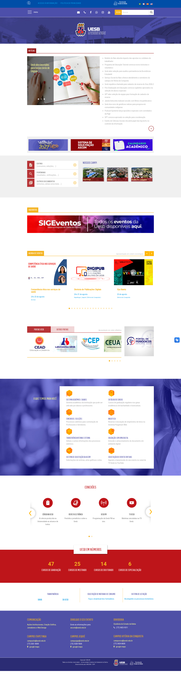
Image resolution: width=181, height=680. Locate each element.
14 (103, 308)
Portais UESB (39, 329)
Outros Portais (62, 329)
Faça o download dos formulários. (101, 599)
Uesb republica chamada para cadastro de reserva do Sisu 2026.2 (129, 84)
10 (93, 308)
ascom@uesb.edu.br (78, 627)
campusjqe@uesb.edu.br (79, 641)
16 (109, 308)
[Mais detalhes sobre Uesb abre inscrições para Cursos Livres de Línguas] (63, 104)
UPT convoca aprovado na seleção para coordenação (125, 117)
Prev (147, 253)
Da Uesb (65, 599)
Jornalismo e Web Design (36, 627)
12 (98, 308)
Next (151, 253)
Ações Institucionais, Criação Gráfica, (41, 624)
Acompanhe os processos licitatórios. (139, 599)
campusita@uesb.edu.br (36, 641)
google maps (34, 647)
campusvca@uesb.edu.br (123, 640)
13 (101, 308)
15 (106, 308)
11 (95, 308)
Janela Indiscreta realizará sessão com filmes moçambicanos (128, 101)
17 (111, 308)
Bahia (40, 599)
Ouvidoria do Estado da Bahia (125, 624)
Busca (118, 12)
